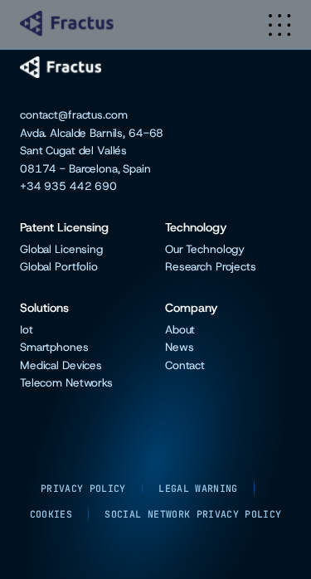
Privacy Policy (83, 488)
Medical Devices (61, 365)
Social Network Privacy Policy (192, 514)
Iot (26, 330)
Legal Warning (198, 488)
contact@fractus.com (73, 115)
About (180, 330)
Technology (196, 228)
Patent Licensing (64, 228)
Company (191, 308)
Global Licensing (61, 249)
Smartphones (54, 347)
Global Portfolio (59, 267)
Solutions (44, 308)
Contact (185, 365)
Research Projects (210, 267)
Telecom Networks (66, 383)
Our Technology (205, 249)
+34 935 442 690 (68, 186)
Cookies (51, 514)
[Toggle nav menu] (280, 25)
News (179, 347)
